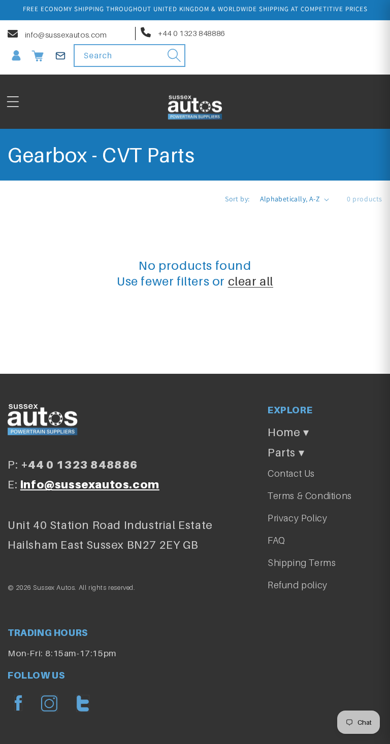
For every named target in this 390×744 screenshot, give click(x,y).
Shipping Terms (302, 562)
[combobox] (129, 55)
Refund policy (298, 585)
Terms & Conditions (310, 495)
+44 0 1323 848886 (190, 33)
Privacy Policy (297, 518)
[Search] (174, 55)
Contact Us (291, 473)
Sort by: (237, 198)
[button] (13, 102)
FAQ (276, 540)
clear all (250, 281)
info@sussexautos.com (65, 34)
